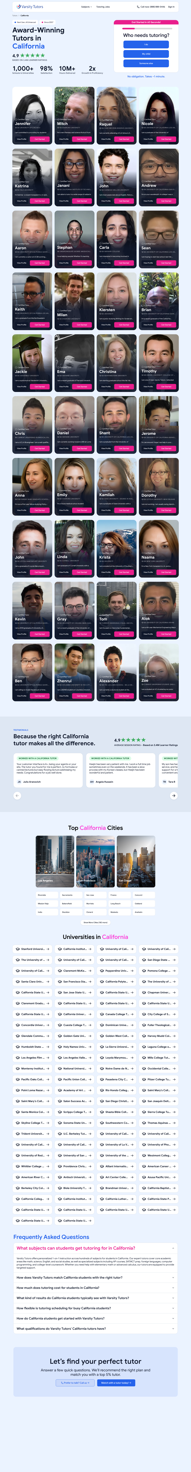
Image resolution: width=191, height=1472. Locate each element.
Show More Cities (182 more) (95, 922)
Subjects (85, 7)
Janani (63, 186)
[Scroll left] (17, 796)
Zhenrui (64, 681)
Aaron (20, 248)
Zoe (144, 680)
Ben (18, 681)
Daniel (63, 433)
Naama (147, 557)
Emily (62, 495)
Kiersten (107, 310)
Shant (104, 433)
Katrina (22, 186)
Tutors (14, 15)
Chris (20, 433)
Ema (61, 372)
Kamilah (106, 495)
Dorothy (149, 495)
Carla (104, 247)
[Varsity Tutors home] (30, 7)
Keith (20, 309)
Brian (146, 310)
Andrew (148, 186)
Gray (62, 619)
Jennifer (23, 124)
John (103, 186)
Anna (20, 495)
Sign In (171, 7)
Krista (104, 557)
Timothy (149, 371)
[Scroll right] (174, 796)
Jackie (21, 372)
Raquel (105, 124)
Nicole (147, 124)
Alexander (108, 681)
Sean (146, 248)
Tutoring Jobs (103, 7)
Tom (103, 619)
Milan (62, 315)
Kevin (20, 619)
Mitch (62, 124)
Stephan (64, 247)
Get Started (40, 139)
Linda (62, 557)
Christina (107, 372)
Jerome (148, 433)
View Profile (21, 139)
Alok (145, 619)
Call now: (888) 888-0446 (153, 7)
